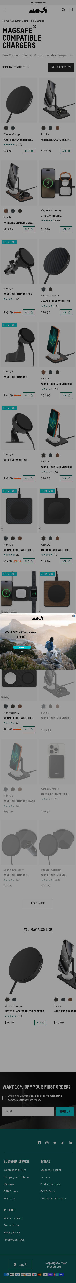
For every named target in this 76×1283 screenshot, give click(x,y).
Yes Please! (22, 647)
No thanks (22, 651)
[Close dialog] (73, 616)
